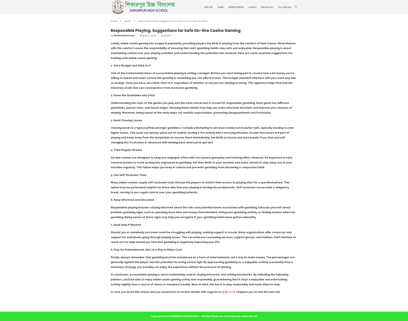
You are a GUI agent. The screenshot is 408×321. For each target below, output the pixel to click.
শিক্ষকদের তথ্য (267, 7)
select (127, 21)
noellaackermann (124, 35)
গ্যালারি (220, 7)
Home (114, 21)
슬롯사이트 (229, 291)
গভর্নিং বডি (208, 7)
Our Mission (285, 7)
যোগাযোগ (252, 7)
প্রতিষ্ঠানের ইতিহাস (236, 7)
